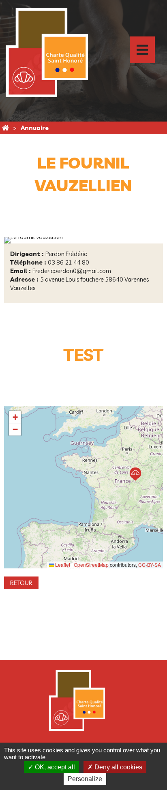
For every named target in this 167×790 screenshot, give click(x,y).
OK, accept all (54, 767)
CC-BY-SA (149, 564)
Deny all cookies (117, 767)
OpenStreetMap (91, 564)
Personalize (85, 778)
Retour (21, 583)
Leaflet (62, 564)
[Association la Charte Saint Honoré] (5, 128)
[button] (135, 474)
